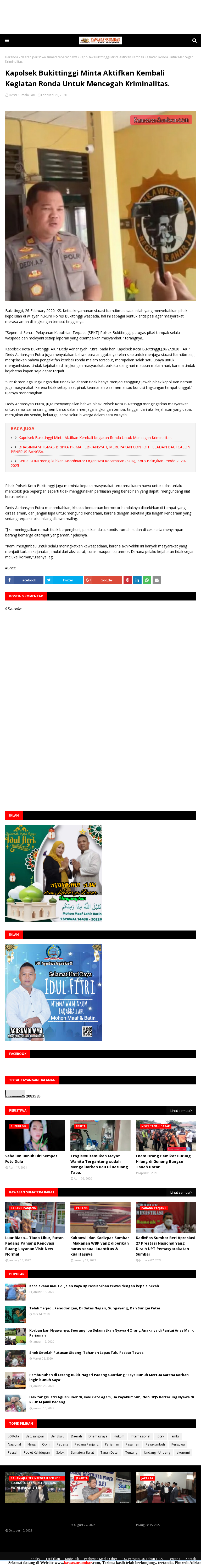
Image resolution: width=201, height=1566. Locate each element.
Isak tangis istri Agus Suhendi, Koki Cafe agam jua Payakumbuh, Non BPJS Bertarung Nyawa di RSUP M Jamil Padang (111, 1400)
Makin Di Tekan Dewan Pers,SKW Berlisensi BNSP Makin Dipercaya (159, 1513)
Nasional (14, 1444)
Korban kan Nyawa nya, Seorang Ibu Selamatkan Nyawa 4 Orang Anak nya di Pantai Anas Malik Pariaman (111, 1333)
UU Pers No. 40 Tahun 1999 (142, 1559)
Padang (62, 1444)
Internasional (140, 1436)
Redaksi (34, 1559)
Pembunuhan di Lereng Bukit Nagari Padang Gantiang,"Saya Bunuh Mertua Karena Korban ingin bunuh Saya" (109, 1377)
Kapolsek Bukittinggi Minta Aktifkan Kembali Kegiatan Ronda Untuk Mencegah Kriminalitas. (95, 437)
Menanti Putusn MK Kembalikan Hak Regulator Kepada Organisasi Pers (95, 1513)
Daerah (76, 1436)
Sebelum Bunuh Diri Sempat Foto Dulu (31, 1158)
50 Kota (13, 1436)
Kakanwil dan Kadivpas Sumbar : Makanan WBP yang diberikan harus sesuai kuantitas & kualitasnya (99, 1246)
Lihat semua (180, 1110)
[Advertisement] (100, 17)
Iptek (160, 1436)
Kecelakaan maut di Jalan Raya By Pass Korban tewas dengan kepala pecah (94, 1286)
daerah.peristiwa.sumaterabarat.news (49, 57)
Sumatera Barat (82, 1452)
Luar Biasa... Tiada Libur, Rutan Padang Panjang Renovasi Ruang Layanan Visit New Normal (34, 1246)
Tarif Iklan (53, 1559)
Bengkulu (57, 1436)
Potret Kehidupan (37, 1452)
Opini (46, 1444)
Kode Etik (72, 1559)
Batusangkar (35, 1436)
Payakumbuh (155, 1444)
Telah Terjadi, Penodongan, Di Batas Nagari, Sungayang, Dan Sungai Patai (94, 1308)
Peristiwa (178, 1444)
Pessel (12, 1452)
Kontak (191, 1559)
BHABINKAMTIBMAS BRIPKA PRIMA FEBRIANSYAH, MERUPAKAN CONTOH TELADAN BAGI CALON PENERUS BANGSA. (100, 449)
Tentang (131, 1452)
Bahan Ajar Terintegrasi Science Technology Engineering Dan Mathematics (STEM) (34, 1516)
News (31, 1444)
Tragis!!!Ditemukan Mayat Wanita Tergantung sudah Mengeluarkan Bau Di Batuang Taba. (99, 1164)
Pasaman (132, 1444)
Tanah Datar (109, 1452)
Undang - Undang (157, 1452)
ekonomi (183, 1452)
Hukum (119, 1436)
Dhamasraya (97, 1436)
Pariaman (112, 1444)
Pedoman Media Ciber (100, 1559)
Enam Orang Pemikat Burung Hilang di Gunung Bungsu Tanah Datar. (163, 1161)
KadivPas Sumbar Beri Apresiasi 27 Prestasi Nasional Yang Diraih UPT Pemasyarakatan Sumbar (165, 1246)
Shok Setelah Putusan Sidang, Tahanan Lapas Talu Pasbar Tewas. (86, 1352)
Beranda (11, 57)
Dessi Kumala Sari (22, 95)
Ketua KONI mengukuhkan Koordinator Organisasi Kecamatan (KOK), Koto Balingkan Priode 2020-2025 (98, 463)
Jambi (175, 1436)
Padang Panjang (86, 1444)
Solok (60, 1452)
